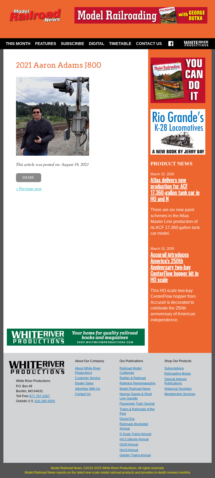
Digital (96, 43)
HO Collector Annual (134, 439)
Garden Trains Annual (135, 455)
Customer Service (87, 378)
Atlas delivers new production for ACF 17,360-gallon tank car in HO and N (175, 189)
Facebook (170, 45)
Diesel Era (127, 419)
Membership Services (179, 394)
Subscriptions (174, 368)
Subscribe (72, 43)
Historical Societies (178, 389)
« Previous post (28, 188)
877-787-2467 (39, 396)
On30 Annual (129, 444)
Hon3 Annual (129, 450)
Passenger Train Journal (137, 404)
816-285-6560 (45, 401)
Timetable (120, 43)
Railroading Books (177, 373)
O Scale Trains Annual (135, 434)
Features (45, 43)
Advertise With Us (87, 389)
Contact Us (149, 43)
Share (28, 177)
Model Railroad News (135, 389)
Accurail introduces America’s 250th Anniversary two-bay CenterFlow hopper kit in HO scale (174, 266)
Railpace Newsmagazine (137, 383)
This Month (18, 43)
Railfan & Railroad (133, 378)
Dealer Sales (84, 383)
